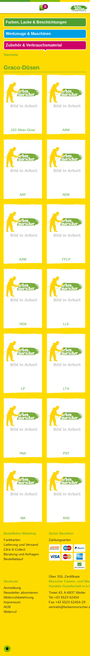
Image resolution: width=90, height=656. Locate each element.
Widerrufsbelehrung (19, 597)
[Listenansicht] (77, 68)
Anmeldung (12, 588)
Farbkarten (12, 540)
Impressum (12, 602)
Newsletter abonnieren (21, 592)
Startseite (11, 55)
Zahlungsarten (60, 540)
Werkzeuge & (28, 34)
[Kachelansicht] (84, 68)
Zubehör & (34, 45)
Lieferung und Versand (21, 545)
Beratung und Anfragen (21, 554)
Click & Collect (14, 549)
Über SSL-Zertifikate (64, 576)
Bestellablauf (13, 559)
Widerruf (10, 612)
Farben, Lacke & (36, 22)
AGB (7, 607)
